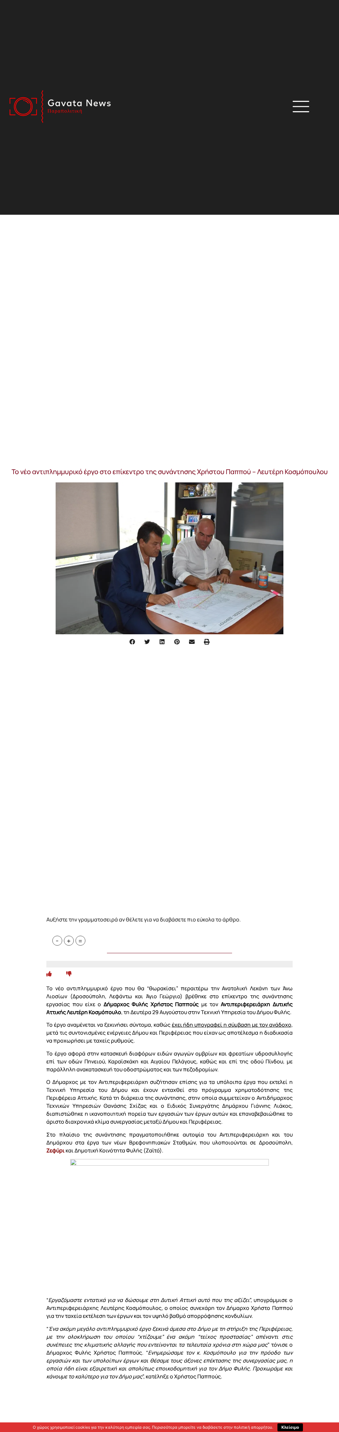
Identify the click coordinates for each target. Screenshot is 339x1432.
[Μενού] (301, 106)
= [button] (80, 941)
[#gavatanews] (60, 106)
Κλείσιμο (290, 1427)
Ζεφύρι (55, 1150)
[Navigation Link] (49, 973)
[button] (232, 107)
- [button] (57, 941)
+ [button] (69, 941)
